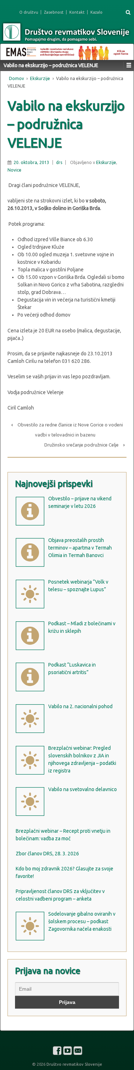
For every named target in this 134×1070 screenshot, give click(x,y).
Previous (9, 50)
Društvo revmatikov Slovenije (73, 1064)
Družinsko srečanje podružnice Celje (81, 444)
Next (124, 50)
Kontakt (77, 12)
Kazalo (96, 12)
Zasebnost (54, 12)
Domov (16, 78)
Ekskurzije (40, 78)
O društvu (28, 12)
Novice (14, 170)
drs (59, 162)
